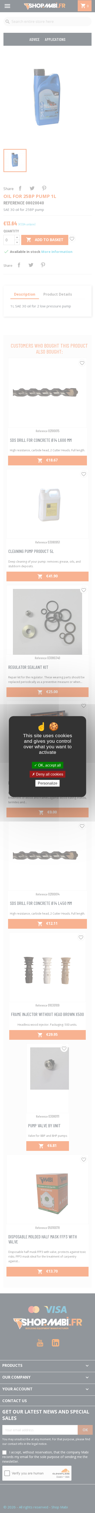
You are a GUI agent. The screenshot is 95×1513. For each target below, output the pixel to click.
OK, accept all (49, 765)
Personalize (47, 783)
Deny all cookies (49, 774)
